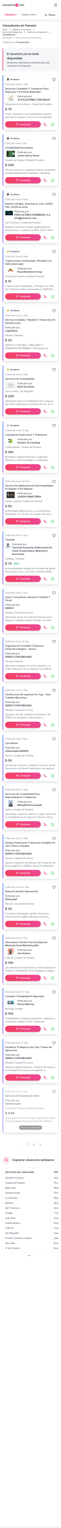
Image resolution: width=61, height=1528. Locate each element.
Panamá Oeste (12, 1192)
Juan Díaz (10, 1218)
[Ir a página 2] (30, 1255)
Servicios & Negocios (12, 32)
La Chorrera (11, 1198)
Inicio (5, 29)
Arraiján (9, 1213)
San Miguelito (12, 1233)
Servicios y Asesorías (37, 32)
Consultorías (9, 34)
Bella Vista (10, 1187)
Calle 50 (9, 1228)
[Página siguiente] (40, 1144)
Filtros (51, 15)
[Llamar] (45, 124)
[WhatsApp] (53, 124)
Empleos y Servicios (21, 29)
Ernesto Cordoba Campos (18, 1238)
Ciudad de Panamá (15, 1182)
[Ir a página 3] (32, 1255)
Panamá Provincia (14, 1177)
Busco (57, 1243)
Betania (9, 1203)
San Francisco (12, 1208)
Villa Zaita (10, 1243)
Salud (57, 1238)
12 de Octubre (12, 1248)
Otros (56, 1182)
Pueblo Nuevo (12, 1223)
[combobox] (17, 42)
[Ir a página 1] (28, 1255)
